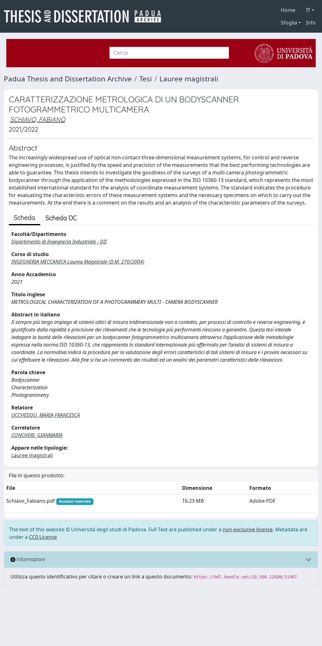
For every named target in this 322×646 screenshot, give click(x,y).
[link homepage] (85, 16)
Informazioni (30, 559)
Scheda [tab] (24, 218)
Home (288, 10)
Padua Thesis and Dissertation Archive (68, 79)
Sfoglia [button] (289, 22)
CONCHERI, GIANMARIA (37, 435)
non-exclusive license (248, 529)
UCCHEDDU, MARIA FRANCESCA (45, 415)
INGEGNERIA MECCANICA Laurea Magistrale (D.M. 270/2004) (77, 261)
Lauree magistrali (188, 79)
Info (311, 22)
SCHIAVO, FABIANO (37, 119)
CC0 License (43, 537)
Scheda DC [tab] (61, 218)
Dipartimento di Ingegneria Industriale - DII (59, 241)
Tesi (145, 79)
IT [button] (308, 10)
